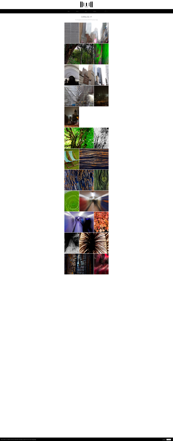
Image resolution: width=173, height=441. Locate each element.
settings (164, 439)
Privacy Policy (34, 439)
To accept (168, 439)
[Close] (171, 439)
